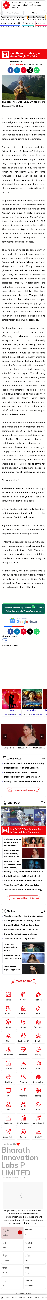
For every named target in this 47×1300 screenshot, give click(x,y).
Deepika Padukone (36, 17)
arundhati (13, 262)
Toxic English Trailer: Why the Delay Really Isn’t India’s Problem (21, 885)
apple (30, 229)
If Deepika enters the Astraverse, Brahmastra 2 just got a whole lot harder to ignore (21, 772)
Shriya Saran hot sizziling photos (20, 934)
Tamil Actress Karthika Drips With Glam (23, 916)
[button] (11, 70)
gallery (7, 1297)
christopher (39, 200)
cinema (18, 393)
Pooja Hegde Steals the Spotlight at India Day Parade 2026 (22, 876)
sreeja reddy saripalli (10, 23)
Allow (34, 13)
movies (22, 1297)
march (32, 221)
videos (14, 1297)
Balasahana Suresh (17, 62)
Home (12, 64)
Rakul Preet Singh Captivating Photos (12, 957)
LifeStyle (20, 64)
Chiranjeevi (41, 23)
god (33, 262)
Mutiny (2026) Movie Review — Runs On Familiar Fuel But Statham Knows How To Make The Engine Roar (23, 781)
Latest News (14, 758)
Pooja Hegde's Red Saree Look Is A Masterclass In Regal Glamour (21, 768)
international (8, 299)
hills (5, 640)
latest (36, 1297)
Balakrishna (28, 23)
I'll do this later (13, 13)
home (2, 1297)
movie (31, 270)
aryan (24, 319)
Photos (11, 911)
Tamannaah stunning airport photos (11, 947)
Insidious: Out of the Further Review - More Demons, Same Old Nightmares (23, 777)
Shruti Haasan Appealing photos (12, 969)
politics (29, 1297)
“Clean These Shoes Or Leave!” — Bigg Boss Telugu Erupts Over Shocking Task (23, 889)
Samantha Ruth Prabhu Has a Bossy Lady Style (22, 925)
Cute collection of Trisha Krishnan (21, 929)
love (43, 459)
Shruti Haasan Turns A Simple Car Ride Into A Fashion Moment (23, 880)
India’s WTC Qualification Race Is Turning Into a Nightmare (24, 763)
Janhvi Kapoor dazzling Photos (19, 938)
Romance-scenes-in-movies (13, 17)
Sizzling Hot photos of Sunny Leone (22, 920)
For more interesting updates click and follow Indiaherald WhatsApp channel (24, 609)
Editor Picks (13, 802)
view (42, 377)
